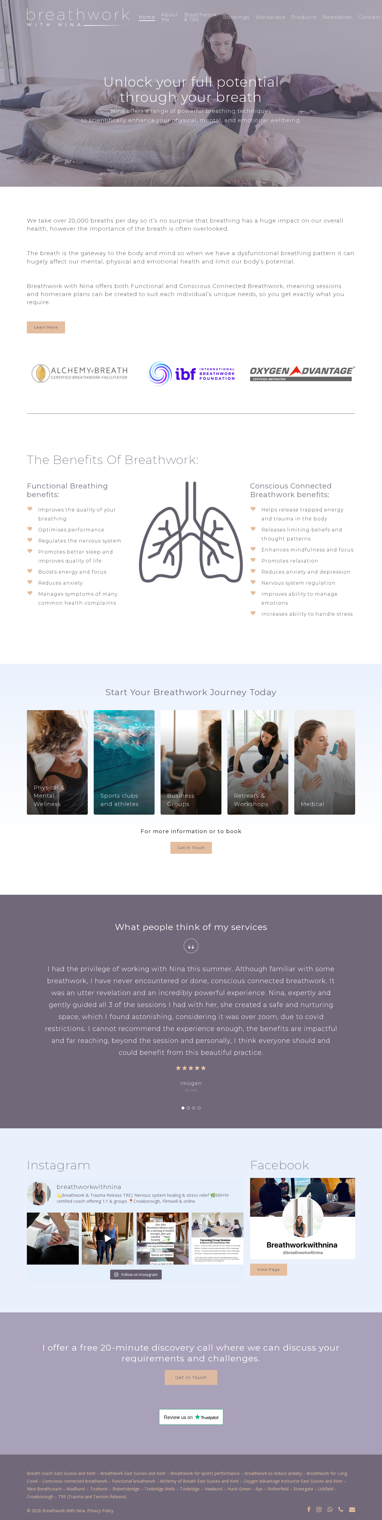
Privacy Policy (100, 1510)
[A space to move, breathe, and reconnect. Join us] (163, 1239)
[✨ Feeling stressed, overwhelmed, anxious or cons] (218, 1239)
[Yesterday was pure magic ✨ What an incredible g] (108, 1239)
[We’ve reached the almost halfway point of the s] (53, 1239)
